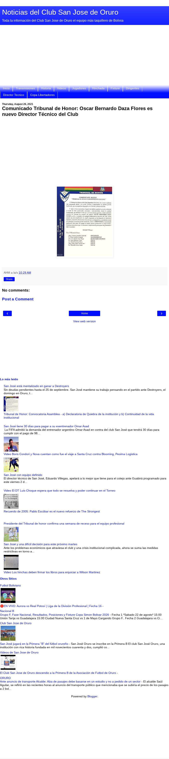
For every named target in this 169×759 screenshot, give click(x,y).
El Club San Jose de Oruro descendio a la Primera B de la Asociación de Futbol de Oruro (58, 672)
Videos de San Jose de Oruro (19, 652)
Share (9, 279)
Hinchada (98, 88)
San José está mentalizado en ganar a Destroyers (36, 386)
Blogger (92, 696)
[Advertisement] (84, 56)
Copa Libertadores (42, 94)
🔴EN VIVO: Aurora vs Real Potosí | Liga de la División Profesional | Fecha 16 (51, 606)
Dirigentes (132, 88)
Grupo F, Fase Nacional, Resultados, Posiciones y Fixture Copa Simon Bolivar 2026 (55, 614)
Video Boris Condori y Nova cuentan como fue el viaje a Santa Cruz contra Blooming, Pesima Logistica (70, 454)
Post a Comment (17, 299)
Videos (61, 88)
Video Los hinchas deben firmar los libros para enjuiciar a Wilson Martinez (52, 572)
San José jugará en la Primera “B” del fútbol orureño (34, 643)
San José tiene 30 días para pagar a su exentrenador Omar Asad (46, 426)
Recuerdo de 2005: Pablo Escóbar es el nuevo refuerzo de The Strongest (52, 511)
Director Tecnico (13, 94)
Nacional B (7, 611)
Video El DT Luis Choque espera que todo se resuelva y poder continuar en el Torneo (59, 490)
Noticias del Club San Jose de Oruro (60, 12)
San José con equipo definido (23, 475)
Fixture (115, 88)
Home (84, 313)
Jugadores (79, 88)
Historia (46, 88)
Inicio (6, 88)
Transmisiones (25, 88)
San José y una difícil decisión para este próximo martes (40, 544)
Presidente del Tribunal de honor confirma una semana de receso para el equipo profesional (64, 523)
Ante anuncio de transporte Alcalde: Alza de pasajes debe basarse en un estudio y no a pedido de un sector (70, 681)
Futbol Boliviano (10, 585)
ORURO (5, 678)
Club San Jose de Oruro (16, 623)
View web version (84, 321)
